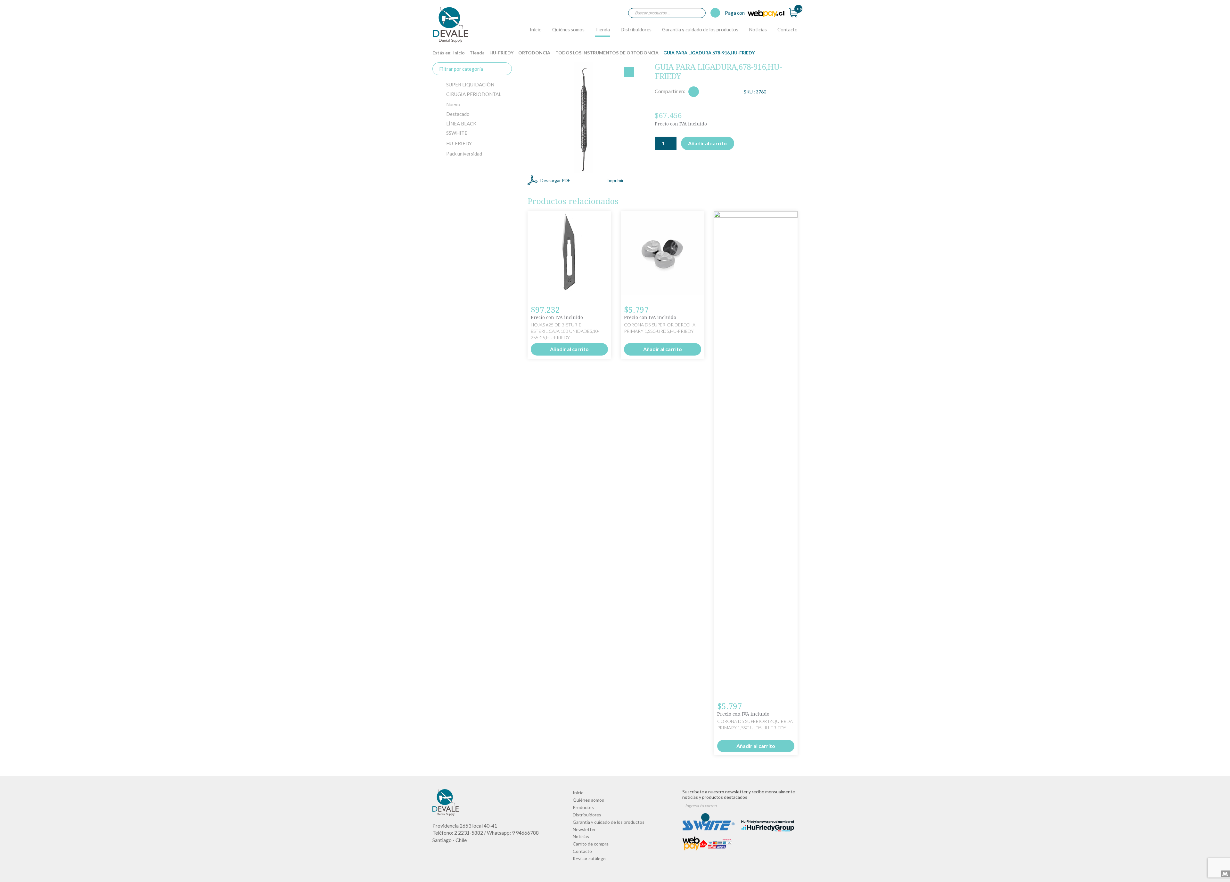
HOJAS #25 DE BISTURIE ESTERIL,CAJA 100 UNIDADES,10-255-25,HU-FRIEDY (565, 331)
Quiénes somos (568, 29)
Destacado (458, 114)
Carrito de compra (591, 843)
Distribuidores (636, 29)
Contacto (787, 29)
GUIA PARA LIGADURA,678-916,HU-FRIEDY (450, 25)
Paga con (735, 13)
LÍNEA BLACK (461, 123)
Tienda (602, 29)
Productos (583, 807)
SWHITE (456, 133)
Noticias (758, 29)
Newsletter (584, 829)
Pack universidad (464, 153)
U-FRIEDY (459, 143)
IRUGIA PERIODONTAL (473, 94)
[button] (629, 72)
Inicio (536, 29)
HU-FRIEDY (501, 52)
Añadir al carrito (707, 143)
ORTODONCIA (534, 52)
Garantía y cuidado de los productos (700, 29)
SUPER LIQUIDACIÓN (470, 84)
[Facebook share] (693, 91)
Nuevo (453, 104)
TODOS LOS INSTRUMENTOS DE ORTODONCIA (607, 52)
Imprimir (615, 180)
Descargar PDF (555, 180)
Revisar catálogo (589, 858)
